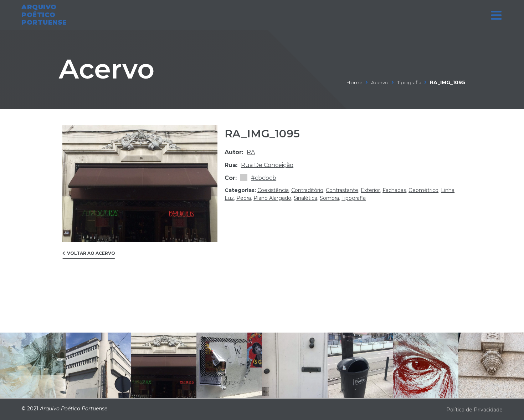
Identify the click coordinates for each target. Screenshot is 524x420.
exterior (370, 190)
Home (354, 82)
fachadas (394, 190)
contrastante (342, 190)
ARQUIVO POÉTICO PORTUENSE (44, 14)
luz (229, 198)
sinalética (305, 198)
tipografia (409, 82)
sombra (329, 198)
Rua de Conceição (267, 165)
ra (251, 152)
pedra (243, 198)
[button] (88, 255)
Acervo (106, 68)
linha (447, 190)
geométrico (423, 190)
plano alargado (272, 198)
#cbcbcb (263, 177)
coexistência (273, 190)
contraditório (307, 190)
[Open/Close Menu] (496, 15)
